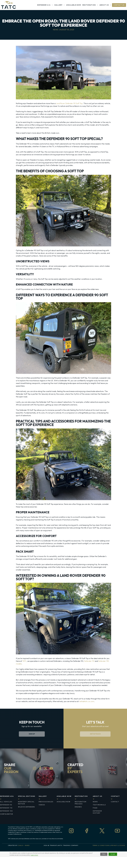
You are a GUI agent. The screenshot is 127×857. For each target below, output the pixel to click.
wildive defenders (26, 807)
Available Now (73, 5)
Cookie (122, 845)
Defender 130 (6, 811)
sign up (32, 734)
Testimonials (99, 805)
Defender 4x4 (7, 796)
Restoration (89, 5)
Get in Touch (95, 734)
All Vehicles (6, 802)
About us (97, 796)
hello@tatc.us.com (86, 701)
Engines (78, 807)
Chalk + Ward (24, 845)
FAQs (95, 808)
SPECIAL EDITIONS (26, 796)
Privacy (114, 845)
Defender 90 (6, 805)
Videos (42, 805)
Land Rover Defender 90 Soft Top (69, 103)
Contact (115, 796)
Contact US (119, 5)
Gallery (58, 5)
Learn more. (34, 855)
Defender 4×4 (44, 5)
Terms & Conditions (100, 845)
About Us (104, 5)
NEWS (95, 802)
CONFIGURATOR (6, 814)
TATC (24, 661)
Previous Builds (46, 802)
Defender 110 (89, 661)
